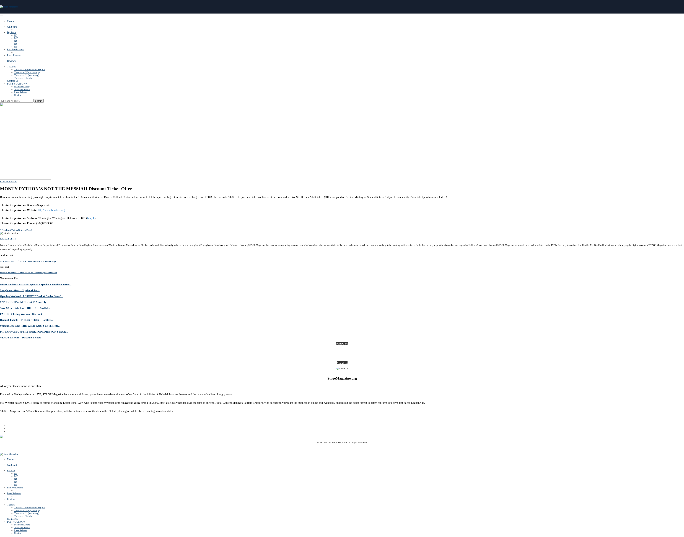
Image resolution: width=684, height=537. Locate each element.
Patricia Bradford (7, 239)
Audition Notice (22, 89)
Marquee (11, 21)
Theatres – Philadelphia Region (29, 69)
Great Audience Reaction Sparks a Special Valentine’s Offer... (35, 284)
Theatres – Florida (23, 78)
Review (18, 95)
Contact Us (12, 81)
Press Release (20, 92)
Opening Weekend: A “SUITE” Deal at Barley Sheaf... (31, 296)
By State (11, 32)
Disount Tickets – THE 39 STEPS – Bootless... (26, 319)
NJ (15, 41)
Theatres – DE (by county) (27, 72)
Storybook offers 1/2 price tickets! (20, 290)
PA (15, 46)
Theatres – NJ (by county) (26, 75)
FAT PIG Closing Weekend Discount (21, 313)
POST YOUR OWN (17, 83)
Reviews (11, 61)
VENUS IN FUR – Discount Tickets (20, 337)
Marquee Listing (22, 86)
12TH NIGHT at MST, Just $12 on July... (24, 302)
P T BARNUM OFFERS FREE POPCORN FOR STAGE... (34, 331)
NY (15, 44)
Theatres (11, 66)
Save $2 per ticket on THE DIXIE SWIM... (25, 307)
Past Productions (15, 49)
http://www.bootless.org (51, 210)
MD (16, 38)
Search (38, 100)
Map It (91, 218)
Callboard (12, 26)
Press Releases (14, 55)
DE (15, 35)
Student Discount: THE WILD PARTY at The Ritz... (30, 325)
